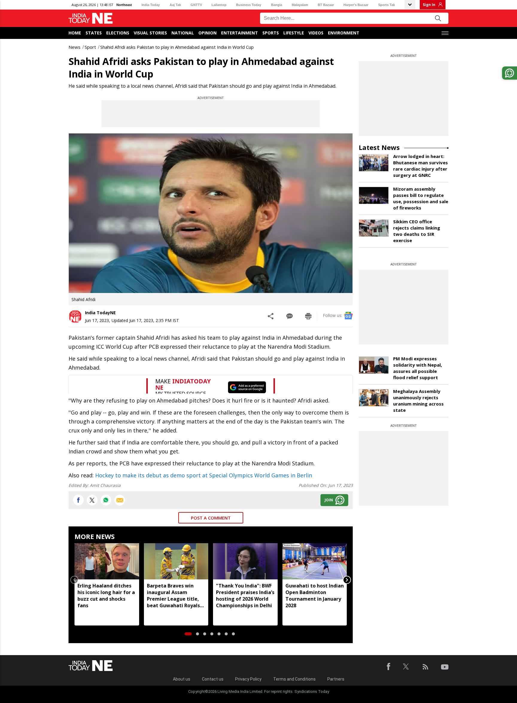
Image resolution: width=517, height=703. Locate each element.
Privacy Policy (248, 679)
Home (75, 33)
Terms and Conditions (294, 679)
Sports (270, 33)
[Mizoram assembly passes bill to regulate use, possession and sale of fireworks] (373, 195)
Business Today (248, 5)
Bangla (276, 5)
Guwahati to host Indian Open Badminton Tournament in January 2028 (314, 595)
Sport (90, 47)
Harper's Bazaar (355, 5)
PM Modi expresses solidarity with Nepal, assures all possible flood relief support (417, 368)
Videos (315, 33)
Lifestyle (293, 33)
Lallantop (219, 5)
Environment (343, 33)
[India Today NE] (91, 18)
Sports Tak (386, 5)
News (74, 47)
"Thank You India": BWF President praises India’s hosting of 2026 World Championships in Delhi (245, 595)
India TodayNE (100, 312)
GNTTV (196, 5)
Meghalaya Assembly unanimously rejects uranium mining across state (418, 400)
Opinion (207, 33)
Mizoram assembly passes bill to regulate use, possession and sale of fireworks (420, 198)
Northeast (124, 5)
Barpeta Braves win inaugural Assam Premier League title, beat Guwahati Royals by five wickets (173, 595)
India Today (151, 5)
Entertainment (239, 33)
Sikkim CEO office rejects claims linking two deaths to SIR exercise (416, 230)
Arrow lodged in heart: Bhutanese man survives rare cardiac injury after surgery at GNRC (420, 165)
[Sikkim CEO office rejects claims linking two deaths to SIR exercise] (373, 228)
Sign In (429, 4)
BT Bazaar (326, 5)
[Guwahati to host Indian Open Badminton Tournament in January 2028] (314, 561)
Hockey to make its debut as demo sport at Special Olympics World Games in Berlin (203, 475)
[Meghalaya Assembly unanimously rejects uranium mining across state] (373, 397)
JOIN (329, 499)
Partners (335, 679)
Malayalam (300, 5)
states (94, 33)
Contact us (212, 679)
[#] (106, 500)
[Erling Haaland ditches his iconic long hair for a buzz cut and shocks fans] (106, 561)
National (182, 33)
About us (181, 679)
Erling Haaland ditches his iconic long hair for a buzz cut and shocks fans (106, 595)
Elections (117, 33)
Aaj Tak (175, 5)
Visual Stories (150, 33)
